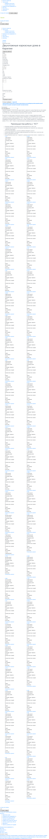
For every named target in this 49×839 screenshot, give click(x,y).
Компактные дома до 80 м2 (9, 817)
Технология (5, 2)
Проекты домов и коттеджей (9, 824)
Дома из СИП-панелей (34, 835)
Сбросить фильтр (7, 51)
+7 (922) (4, 13)
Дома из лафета (8, 837)
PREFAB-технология (9, 3)
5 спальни (22, 104)
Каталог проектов (7, 0)
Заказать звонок (12, 812)
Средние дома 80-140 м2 (8, 819)
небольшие (35, 103)
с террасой (14, 102)
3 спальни (13, 104)
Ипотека (4, 7)
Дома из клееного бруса (17, 837)
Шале (6, 838)
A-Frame (30, 838)
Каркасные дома (6, 815)
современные (22, 103)
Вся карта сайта (3, 832)
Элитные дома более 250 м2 (9, 822)
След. (8, 802)
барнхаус (31, 103)
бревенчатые (24, 838)
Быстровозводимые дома (14, 835)
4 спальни (17, 104)
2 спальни (8, 104)
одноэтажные (10, 103)
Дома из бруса (42, 837)
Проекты (2, 813)
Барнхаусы (5, 823)
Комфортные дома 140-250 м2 (10, 820)
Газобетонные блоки (10, 5)
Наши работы (6, 9)
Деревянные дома (4, 835)
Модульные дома (25, 835)
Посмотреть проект (9, 157)
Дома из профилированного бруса (31, 837)
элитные (26, 104)
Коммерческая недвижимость (9, 6)
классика (27, 103)
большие (40, 103)
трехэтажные (16, 103)
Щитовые (2, 838)
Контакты (5, 10)
